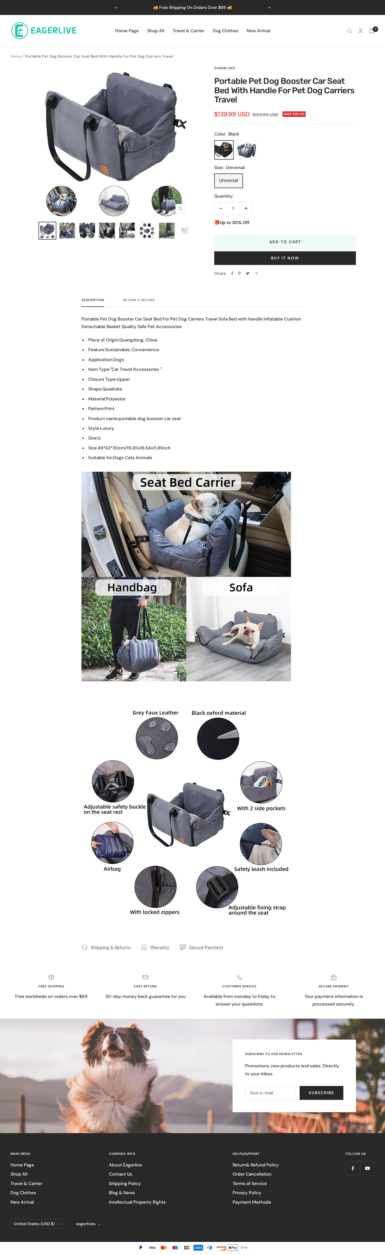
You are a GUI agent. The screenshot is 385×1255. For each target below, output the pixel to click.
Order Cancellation (252, 1174)
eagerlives (224, 68)
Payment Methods (252, 1202)
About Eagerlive (125, 1165)
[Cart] (372, 31)
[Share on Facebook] (232, 273)
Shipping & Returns (111, 947)
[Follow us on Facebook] (353, 1168)
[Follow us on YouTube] (367, 1168)
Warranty (159, 947)
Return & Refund (139, 300)
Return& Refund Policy (256, 1165)
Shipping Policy (125, 1183)
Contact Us (120, 1174)
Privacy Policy (247, 1193)
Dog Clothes (225, 31)
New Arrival (258, 31)
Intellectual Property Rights (137, 1202)
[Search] (349, 31)
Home (15, 56)
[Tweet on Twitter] (247, 273)
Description (92, 300)
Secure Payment (206, 947)
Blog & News (122, 1193)
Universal (228, 180)
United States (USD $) (34, 1223)
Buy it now (285, 258)
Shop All (155, 31)
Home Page (127, 31)
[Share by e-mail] (256, 273)
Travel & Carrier (188, 31)
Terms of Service (250, 1183)
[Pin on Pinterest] (239, 273)
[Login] (360, 31)
